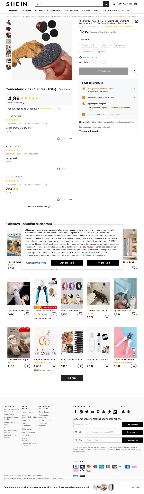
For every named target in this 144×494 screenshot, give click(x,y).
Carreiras (7, 428)
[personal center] (113, 4)
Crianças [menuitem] (96, 11)
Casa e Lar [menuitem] (85, 11)
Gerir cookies (57, 478)
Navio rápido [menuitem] (39, 11)
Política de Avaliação (15, 103)
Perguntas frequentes (43, 425)
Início (8, 16)
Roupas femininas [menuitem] (54, 11)
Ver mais (72, 378)
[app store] (123, 413)
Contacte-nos (44, 412)
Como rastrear (27, 429)
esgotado (104, 71)
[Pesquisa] (106, 4)
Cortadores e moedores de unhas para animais (120, 16)
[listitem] (19, 251)
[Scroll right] (136, 10)
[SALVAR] (134, 71)
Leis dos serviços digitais (10, 432)
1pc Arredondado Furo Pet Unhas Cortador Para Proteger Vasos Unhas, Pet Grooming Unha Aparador (45, 359)
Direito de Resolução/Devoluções (30, 416)
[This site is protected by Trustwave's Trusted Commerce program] (75, 476)
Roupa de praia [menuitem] (71, 11)
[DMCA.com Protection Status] (82, 476)
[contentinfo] (108, 468)
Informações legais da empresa (11, 410)
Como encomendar (26, 425)
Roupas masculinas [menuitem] (111, 11)
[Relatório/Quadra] (70, 138)
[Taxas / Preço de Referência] (89, 32)
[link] (119, 3)
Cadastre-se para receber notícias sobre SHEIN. (97, 419)
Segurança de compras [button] (96, 104)
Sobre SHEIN (9, 415)
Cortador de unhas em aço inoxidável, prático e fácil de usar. (45, 311)
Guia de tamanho (28, 432)
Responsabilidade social (11, 419)
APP (123, 406)
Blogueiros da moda (9, 423)
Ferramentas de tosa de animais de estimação (82, 16)
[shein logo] (16, 4)
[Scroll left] (132, 10)
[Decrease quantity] (94, 62)
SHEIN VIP (26, 436)
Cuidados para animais (53, 16)
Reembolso (26, 421)
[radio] (88, 45)
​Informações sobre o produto (29, 444)
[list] (95, 412)
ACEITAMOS (78, 462)
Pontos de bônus (45, 421)
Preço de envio (27, 412)
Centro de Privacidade (12, 478)
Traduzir (9, 131)
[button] (130, 4)
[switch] (58, 108)
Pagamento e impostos (44, 416)
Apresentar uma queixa (10, 436)
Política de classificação (26, 440)
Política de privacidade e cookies (37, 478)
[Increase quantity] (105, 62)
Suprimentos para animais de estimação (27, 16)
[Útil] (58, 138)
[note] (45, 307)
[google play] (128, 413)
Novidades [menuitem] (26, 11)
